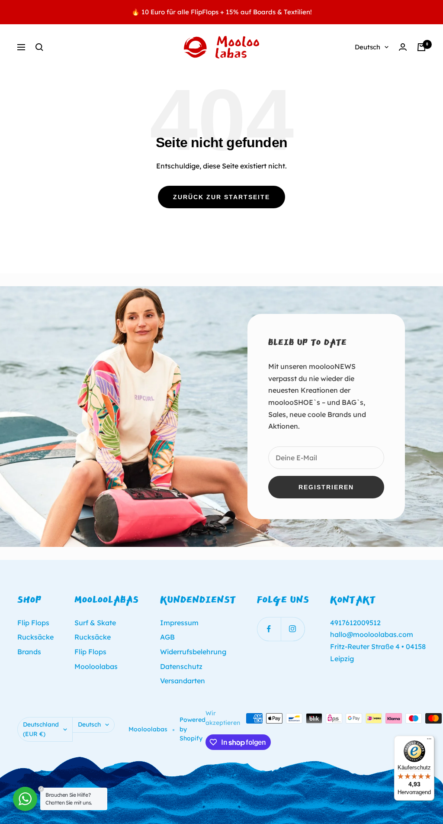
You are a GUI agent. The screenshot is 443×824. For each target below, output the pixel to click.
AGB (167, 637)
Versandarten (182, 680)
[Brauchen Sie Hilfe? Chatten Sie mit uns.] (25, 799)
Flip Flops (33, 622)
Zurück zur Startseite (221, 197)
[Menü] (429, 741)
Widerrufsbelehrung (193, 651)
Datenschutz (181, 666)
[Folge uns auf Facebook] (269, 629)
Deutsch (367, 47)
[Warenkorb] (421, 47)
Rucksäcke (35, 637)
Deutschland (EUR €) (41, 729)
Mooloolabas (96, 666)
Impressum (179, 622)
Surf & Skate (95, 622)
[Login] (403, 47)
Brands (29, 651)
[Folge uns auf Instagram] (293, 629)
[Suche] (39, 47)
